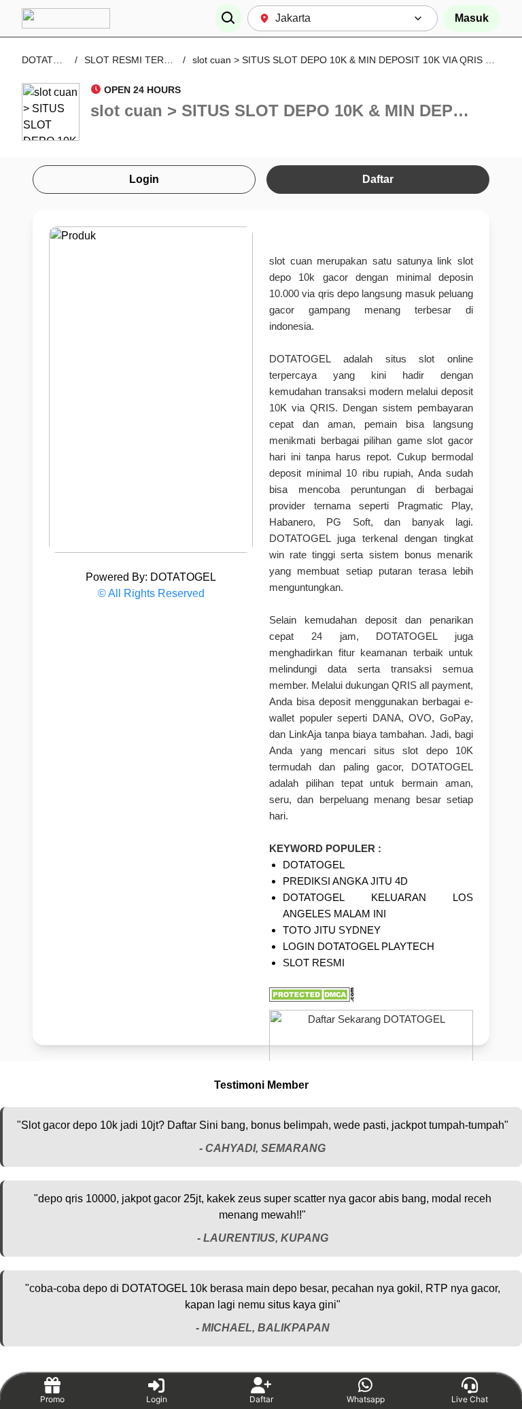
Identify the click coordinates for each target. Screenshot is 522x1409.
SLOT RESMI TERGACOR (141, 59)
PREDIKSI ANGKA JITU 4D (345, 881)
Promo (52, 1399)
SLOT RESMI (314, 962)
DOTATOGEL (51, 59)
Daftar (378, 179)
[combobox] (342, 18)
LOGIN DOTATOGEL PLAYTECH (358, 946)
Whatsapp (366, 1399)
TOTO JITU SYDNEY (332, 930)
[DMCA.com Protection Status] (371, 994)
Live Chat (469, 1399)
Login (144, 179)
